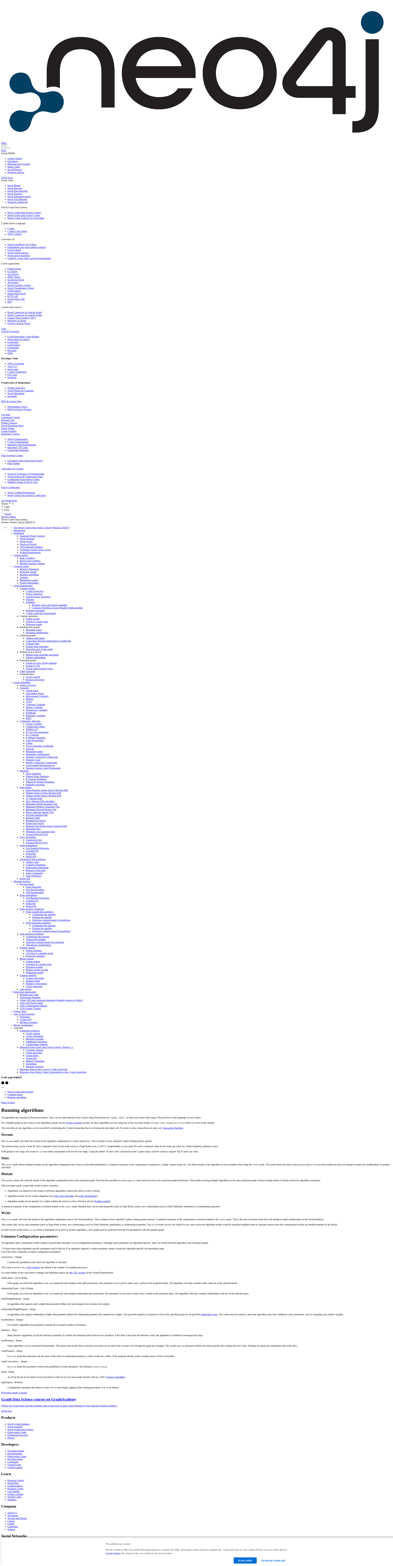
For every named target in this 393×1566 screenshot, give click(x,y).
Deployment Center (16, 1432)
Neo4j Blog (13, 1483)
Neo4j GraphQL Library (19, 285)
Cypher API (25, 1019)
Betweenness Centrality (37, 696)
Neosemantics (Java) (17, 406)
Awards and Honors (17, 1518)
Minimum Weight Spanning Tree (42, 804)
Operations (12, 161)
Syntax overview (28, 685)
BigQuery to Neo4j (16, 320)
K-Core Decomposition (37, 732)
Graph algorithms (22, 682)
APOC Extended (15, 363)
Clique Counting (34, 724)
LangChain (12, 342)
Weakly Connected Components (41, 762)
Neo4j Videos (8, 428)
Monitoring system (29, 580)
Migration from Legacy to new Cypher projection (44, 1069)
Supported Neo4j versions (32, 536)
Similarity (24, 771)
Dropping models (34, 967)
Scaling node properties (37, 646)
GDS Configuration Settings (33, 1005)
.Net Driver (12, 282)
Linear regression (34, 986)
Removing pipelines (35, 956)
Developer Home (15, 1451)
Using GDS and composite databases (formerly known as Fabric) (51, 1000)
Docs (3, 143)
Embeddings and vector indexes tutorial (26, 247)
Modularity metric (34, 751)
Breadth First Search (36, 820)
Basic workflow (27, 558)
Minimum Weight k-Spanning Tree (43, 806)
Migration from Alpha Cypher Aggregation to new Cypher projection (53, 1072)
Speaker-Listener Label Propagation (43, 768)
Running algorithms (29, 574)
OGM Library (14, 291)
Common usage (21, 566)
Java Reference (14, 169)
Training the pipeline (42, 917)
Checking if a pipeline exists (39, 953)
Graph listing (32, 1055)
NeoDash (12, 377)
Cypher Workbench (16, 372)
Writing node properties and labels (42, 654)
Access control (33, 677)
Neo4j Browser (14, 188)
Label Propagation (35, 740)
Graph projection (34, 1052)
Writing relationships (36, 657)
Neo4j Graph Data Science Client (23, 215)
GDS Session (33, 1267)
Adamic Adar (32, 862)
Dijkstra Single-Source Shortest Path (43, 795)
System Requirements (30, 552)
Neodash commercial (17, 202)
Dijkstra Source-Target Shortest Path (43, 793)
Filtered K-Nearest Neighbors (40, 782)
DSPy (10, 353)
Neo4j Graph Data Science (20, 1091)
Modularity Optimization (38, 754)
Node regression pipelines (38, 923)
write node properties (64, 1196)
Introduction (19, 530)
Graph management (23, 585)
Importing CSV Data (17, 447)
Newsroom (12, 1515)
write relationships (87, 1196)
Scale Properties (33, 887)
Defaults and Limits (29, 994)
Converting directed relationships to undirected (48, 641)
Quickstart (25, 1017)
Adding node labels (35, 638)
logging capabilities (115, 1377)
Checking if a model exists (38, 964)
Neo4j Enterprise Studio (19, 196)
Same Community (34, 873)
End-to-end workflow (30, 561)
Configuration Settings (37, 1044)
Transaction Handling (30, 997)
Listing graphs (33, 619)
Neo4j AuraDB (14, 1427)
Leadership (12, 1526)
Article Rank (32, 690)
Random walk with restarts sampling (49, 605)
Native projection (34, 594)
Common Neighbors (36, 865)
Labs (3, 328)
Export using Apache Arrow (39, 668)
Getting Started (14, 158)
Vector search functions (18, 255)
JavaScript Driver (15, 280)
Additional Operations (36, 1041)
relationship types (209, 1314)
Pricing (10, 1438)
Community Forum (10, 417)
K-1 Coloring (32, 735)
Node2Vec (31, 853)
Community (13, 1462)
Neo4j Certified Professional (21, 492)
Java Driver (13, 274)
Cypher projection (34, 591)
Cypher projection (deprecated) (41, 613)
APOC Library (14, 234)
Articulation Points (35, 693)
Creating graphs (27, 588)
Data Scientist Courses (12, 455)
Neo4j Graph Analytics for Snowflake (25, 218)
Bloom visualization (23, 1025)
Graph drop (31, 1058)
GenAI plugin (14, 250)
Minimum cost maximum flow (40, 831)
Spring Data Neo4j (16, 293)
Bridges (29, 699)
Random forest (33, 981)
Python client (20, 1011)
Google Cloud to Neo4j (18, 323)
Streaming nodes (34, 630)
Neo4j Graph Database (18, 1424)
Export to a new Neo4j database (41, 663)
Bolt (9, 302)
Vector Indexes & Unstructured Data (25, 476)
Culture (11, 1524)
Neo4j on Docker (28, 544)
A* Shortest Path (34, 798)
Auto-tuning (25, 989)
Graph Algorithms (34, 1036)
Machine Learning (28, 1022)
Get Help (5, 414)
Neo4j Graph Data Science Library (24, 212)
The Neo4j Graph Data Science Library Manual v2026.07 (42, 527)
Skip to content (8, 516)
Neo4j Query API (16, 299)
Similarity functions (35, 784)
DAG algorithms (28, 837)
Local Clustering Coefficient (39, 746)
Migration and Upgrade (18, 164)
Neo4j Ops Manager (17, 199)
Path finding (25, 787)
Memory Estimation (29, 569)
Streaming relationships (37, 632)
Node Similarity (33, 773)
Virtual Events (14, 1464)
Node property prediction (32, 909)
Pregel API (25, 878)
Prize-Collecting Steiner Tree (40, 812)
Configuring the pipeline (44, 914)
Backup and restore (35, 679)
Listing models (33, 961)
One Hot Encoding (35, 889)
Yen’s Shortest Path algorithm (40, 801)
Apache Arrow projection (38, 596)
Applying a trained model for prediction (51, 920)
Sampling (30, 602)
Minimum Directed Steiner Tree (41, 809)
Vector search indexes (17, 253)
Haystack (11, 350)
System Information (29, 583)
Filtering (30, 599)
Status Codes (13, 167)
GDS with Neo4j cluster (31, 1003)
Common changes (34, 1050)
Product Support (9, 423)
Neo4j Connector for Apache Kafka (24, 315)
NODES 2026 (14, 1497)
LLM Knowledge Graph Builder (23, 336)
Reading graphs (101, 1201)
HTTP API (12, 296)
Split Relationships (35, 892)
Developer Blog (15, 1459)
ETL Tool (12, 374)
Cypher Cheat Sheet (17, 231)
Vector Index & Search (18, 339)
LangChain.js (13, 345)
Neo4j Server (26, 541)
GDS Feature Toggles (30, 1008)
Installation (19, 533)
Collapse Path (32, 643)
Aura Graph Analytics (24, 1014)
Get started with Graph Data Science (25, 460)
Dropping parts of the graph (39, 649)
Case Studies (13, 1491)
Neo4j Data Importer (17, 191)
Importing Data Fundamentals (21, 444)
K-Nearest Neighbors (36, 779)
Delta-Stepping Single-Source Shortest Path (47, 790)
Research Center (15, 1488)
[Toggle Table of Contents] (2, 1087)
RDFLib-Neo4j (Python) (19, 409)
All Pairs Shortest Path (37, 815)
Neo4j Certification (10, 487)
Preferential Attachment (37, 867)
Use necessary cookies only (273, 1560)
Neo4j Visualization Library (20, 288)
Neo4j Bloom (14, 185)
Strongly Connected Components (42, 757)
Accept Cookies (245, 1560)
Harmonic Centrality (36, 715)
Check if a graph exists (37, 621)
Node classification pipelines (39, 912)
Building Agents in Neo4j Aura (22, 482)
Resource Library (15, 1480)
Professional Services (17, 1435)
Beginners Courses (10, 434)
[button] (4, 146)
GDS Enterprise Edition (31, 547)
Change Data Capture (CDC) (21, 318)
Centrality (24, 688)
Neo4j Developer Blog (12, 425)
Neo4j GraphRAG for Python (21, 244)
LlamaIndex (13, 347)
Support (11, 1529)
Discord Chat (7, 420)
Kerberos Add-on (15, 172)
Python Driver (14, 268)
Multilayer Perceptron (36, 983)
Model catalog (26, 959)
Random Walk (33, 818)
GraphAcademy (9, 431)
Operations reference (30, 1030)
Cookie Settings (113, 1553)
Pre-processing (27, 884)
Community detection (30, 721)
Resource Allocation (35, 870)
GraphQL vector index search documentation (29, 258)
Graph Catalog (33, 1033)
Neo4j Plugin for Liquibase (20, 390)
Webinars (11, 1499)
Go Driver (12, 271)
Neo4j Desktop (14, 194)
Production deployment (25, 992)
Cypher (11, 228)
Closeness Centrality (36, 704)
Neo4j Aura (7, 177)
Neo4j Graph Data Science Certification (26, 495)
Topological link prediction (33, 859)
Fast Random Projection (37, 848)
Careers (11, 1521)
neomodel (12, 396)
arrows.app (12, 369)
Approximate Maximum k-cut (40, 765)
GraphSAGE (32, 851)
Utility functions (27, 671)
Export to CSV (33, 666)
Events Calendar (15, 1494)
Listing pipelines (34, 950)
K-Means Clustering (35, 737)
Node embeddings (28, 845)
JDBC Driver (13, 277)
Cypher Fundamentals (18, 442)
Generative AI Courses (12, 468)
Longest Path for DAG (37, 834)
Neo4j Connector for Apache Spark (24, 312)
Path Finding (13, 463)
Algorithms (31, 1064)
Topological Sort (34, 840)
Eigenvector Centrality (37, 710)
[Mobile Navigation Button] (9, 148)
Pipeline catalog (27, 947)
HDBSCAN (32, 729)
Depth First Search (35, 823)
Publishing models (35, 972)
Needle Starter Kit (16, 388)
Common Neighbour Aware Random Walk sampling (57, 608)
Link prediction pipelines (32, 934)
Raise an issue (8, 1102)
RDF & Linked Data (11, 401)
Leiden (29, 743)
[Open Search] (4, 146)
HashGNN (31, 856)
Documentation (14, 1453)
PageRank (31, 713)
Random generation (35, 610)
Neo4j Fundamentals (17, 439)
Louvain (30, 748)
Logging (24, 577)
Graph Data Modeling (18, 450)
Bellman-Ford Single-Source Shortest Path (46, 826)
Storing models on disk (37, 970)
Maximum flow (33, 829)
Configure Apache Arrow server (35, 549)
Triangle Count (33, 760)
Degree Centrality (34, 707)
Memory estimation (35, 1061)
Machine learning (22, 881)
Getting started (21, 555)
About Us (12, 1512)
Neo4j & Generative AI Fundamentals (25, 474)
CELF (29, 701)
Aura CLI (12, 366)
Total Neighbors (33, 876)
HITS (28, 718)
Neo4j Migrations (15, 393)
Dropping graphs (34, 624)
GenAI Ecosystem (10, 331)
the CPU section (77, 1272)
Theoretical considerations (38, 945)
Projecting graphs (28, 572)
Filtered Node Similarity (37, 776)
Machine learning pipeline (32, 563)
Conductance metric (35, 726)
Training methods (28, 975)
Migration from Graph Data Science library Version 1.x (46, 1047)
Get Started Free (9, 500)
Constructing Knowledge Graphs (23, 479)
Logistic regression (35, 978)
